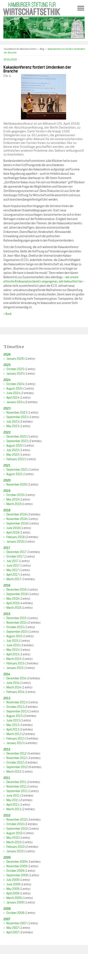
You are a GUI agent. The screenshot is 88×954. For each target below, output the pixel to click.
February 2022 (15, 459)
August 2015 (14, 636)
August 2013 (14, 716)
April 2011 (12, 805)
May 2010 (12, 838)
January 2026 (15, 359)
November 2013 (16, 702)
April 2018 (12, 533)
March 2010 (13, 842)
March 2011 (13, 809)
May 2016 (12, 599)
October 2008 (15, 913)
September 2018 (17, 523)
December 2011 (16, 782)
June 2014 (13, 683)
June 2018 (13, 528)
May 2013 (12, 725)
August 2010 (14, 833)
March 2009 (14, 898)
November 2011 (16, 787)
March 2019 (13, 504)
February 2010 (15, 847)
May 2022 (12, 455)
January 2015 (15, 668)
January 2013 (15, 743)
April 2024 (12, 398)
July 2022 (12, 450)
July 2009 (12, 880)
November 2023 (16, 413)
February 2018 (15, 537)
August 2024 (14, 389)
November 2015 (16, 623)
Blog (41, 48)
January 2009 (15, 902)
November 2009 (16, 866)
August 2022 (14, 446)
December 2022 (16, 437)
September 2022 (17, 441)
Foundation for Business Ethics (20, 48)
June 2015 (13, 645)
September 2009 (17, 875)
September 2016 (17, 594)
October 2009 (15, 871)
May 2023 (12, 426)
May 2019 (12, 499)
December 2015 (16, 618)
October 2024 (15, 384)
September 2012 (17, 767)
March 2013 (13, 734)
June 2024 (13, 393)
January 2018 (15, 542)
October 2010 (15, 824)
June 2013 (13, 720)
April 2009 (12, 893)
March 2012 (13, 772)
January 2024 (15, 402)
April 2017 (12, 575)
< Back (7, 314)
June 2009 (13, 884)
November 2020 (16, 485)
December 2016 (16, 590)
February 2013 (15, 739)
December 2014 (16, 678)
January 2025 (15, 374)
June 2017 (13, 566)
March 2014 (13, 687)
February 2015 (15, 663)
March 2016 (13, 608)
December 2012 (16, 753)
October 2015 (15, 627)
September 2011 (17, 791)
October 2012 (15, 763)
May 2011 (12, 800)
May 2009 (12, 889)
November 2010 (16, 820)
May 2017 (12, 570)
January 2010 (15, 851)
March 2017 (13, 579)
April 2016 (12, 603)
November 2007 (16, 923)
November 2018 (16, 519)
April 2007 (12, 932)
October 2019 (15, 495)
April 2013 (12, 729)
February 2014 (15, 692)
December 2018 (16, 514)
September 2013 (17, 711)
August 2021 (14, 474)
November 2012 (16, 758)
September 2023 (17, 417)
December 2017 (16, 552)
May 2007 (12, 928)
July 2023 (12, 422)
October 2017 (15, 556)
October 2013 (15, 707)
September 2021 (17, 470)
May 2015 (12, 650)
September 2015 (17, 632)
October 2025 (15, 369)
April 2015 (12, 654)
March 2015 (13, 659)
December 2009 (16, 862)
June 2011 (13, 796)
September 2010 (17, 829)
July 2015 (12, 641)
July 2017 (12, 561)
